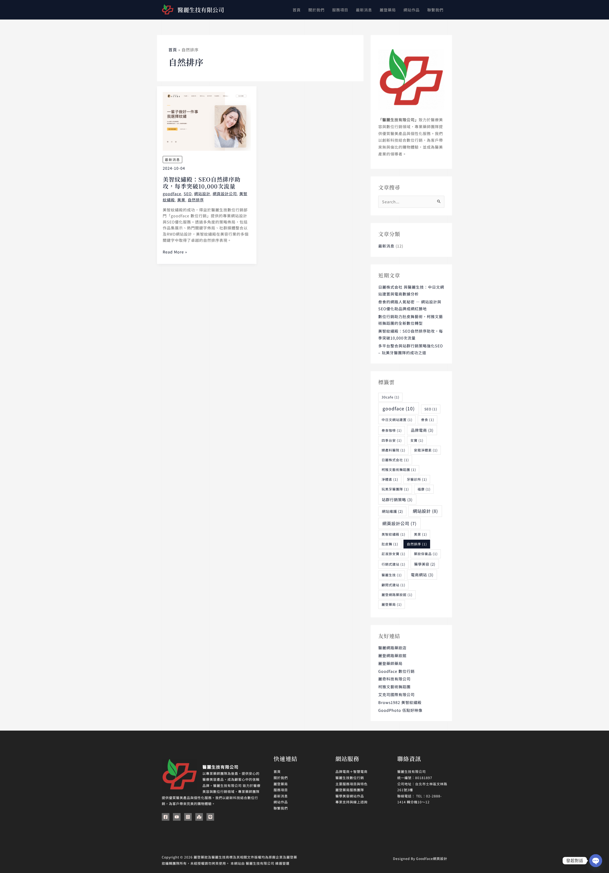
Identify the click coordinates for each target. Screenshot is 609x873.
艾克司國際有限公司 (396, 694)
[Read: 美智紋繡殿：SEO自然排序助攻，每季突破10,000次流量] (207, 121)
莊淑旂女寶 (393, 553)
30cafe (390, 397)
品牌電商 (422, 430)
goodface (172, 193)
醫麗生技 (392, 574)
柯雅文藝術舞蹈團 (399, 469)
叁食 (427, 419)
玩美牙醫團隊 (395, 489)
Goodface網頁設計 (431, 858)
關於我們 (281, 777)
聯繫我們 (281, 808)
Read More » (175, 252)
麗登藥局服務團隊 (349, 789)
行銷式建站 (393, 564)
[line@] (210, 817)
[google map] (199, 817)
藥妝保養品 (426, 553)
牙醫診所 (417, 479)
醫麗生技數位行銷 (349, 777)
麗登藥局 (392, 604)
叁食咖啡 (392, 430)
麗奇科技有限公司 (394, 679)
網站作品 (281, 802)
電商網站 (422, 574)
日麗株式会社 (395, 459)
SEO (188, 193)
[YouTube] (177, 817)
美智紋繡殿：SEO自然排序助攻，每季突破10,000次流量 (202, 182)
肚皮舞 (390, 544)
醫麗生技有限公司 (200, 9)
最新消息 (172, 159)
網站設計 (202, 193)
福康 (424, 489)
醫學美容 (424, 564)
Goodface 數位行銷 (396, 671)
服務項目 (281, 789)
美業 (181, 200)
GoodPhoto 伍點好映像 (400, 710)
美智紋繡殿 (393, 534)
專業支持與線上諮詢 (351, 802)
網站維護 (392, 511)
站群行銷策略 (397, 499)
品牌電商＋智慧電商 (351, 771)
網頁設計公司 (225, 193)
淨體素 (390, 479)
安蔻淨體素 (426, 450)
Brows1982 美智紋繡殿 (400, 702)
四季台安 (392, 440)
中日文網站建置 (397, 419)
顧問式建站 (393, 584)
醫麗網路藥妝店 (392, 647)
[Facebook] (165, 817)
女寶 (416, 440)
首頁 (277, 771)
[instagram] (188, 817)
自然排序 (196, 200)
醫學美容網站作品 (349, 796)
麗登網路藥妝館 (397, 594)
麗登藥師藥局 (390, 663)
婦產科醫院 (393, 450)
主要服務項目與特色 (351, 783)
